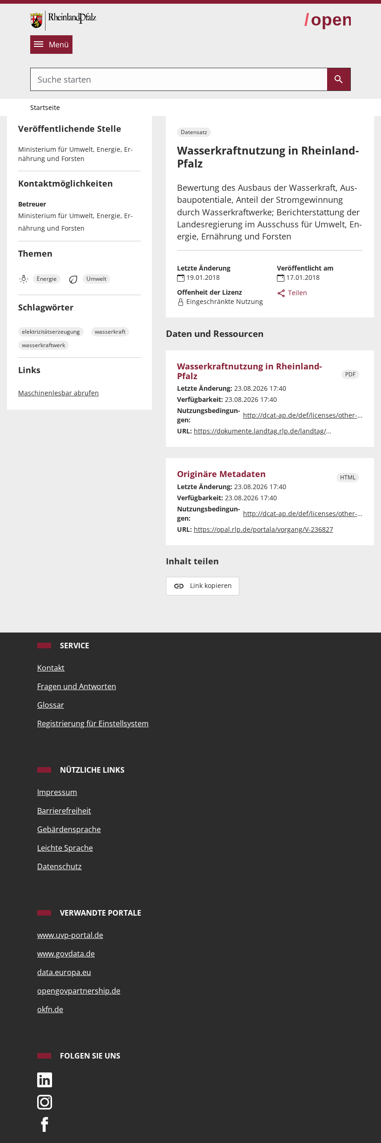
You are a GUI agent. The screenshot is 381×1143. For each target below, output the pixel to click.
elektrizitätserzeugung (51, 332)
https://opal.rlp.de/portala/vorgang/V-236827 (263, 529)
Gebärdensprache (69, 829)
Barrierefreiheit (64, 811)
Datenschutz (59, 866)
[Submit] (338, 79)
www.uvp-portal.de (70, 935)
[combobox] (179, 79)
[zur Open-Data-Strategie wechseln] (327, 20)
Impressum (57, 792)
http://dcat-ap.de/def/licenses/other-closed (310, 415)
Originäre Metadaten (221, 474)
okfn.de (50, 1009)
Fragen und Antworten (76, 686)
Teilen (296, 292)
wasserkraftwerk (43, 345)
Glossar (50, 705)
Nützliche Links (91, 770)
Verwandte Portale (99, 913)
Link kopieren (211, 585)
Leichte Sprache (65, 848)
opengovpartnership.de (78, 991)
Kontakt (51, 668)
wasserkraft (110, 332)
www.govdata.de (66, 954)
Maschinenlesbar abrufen (58, 392)
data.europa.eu (64, 972)
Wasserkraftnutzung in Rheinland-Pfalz (249, 371)
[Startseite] (63, 19)
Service (73, 645)
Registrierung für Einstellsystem (93, 723)
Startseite (45, 107)
